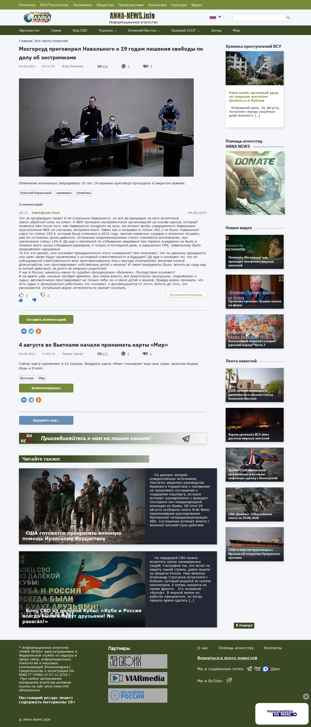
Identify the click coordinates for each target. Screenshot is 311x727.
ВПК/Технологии (54, 5)
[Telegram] (31, 331)
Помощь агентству (236, 648)
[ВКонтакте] (24, 331)
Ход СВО (80, 30)
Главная (25, 41)
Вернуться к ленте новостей (227, 658)
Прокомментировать (186, 295)
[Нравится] (21, 300)
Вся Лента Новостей (51, 41)
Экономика (82, 5)
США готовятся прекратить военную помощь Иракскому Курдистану (72, 535)
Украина (106, 30)
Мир (236, 30)
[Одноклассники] (38, 331)
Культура (179, 5)
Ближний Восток (142, 30)
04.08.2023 (37, 66)
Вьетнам (26, 378)
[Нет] (34, 300)
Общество (105, 5)
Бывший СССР (184, 30)
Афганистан (29, 30)
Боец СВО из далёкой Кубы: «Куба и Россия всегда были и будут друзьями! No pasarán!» (82, 616)
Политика (27, 5)
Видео (196, 5)
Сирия (56, 30)
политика (84, 193)
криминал (63, 193)
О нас (202, 648)
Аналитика (157, 5)
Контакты (273, 648)
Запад (216, 30)
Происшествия (131, 5)
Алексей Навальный (35, 193)
